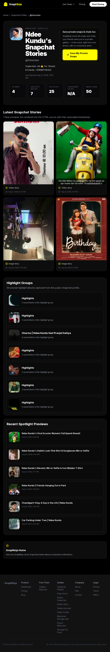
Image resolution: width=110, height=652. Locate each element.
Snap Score (62, 593)
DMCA (96, 595)
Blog (23, 595)
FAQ (77, 591)
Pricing (82, 4)
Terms (96, 591)
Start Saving (98, 4)
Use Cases (67, 4)
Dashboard (26, 587)
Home (5, 15)
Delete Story (62, 604)
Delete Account (64, 608)
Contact (78, 595)
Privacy (96, 587)
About (77, 587)
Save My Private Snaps (79, 55)
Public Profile (63, 612)
